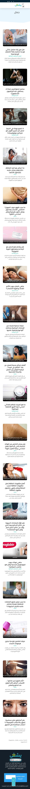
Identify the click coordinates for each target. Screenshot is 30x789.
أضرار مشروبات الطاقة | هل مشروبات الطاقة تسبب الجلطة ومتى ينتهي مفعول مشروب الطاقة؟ (15, 487)
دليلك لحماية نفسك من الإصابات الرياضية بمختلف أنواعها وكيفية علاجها (15, 328)
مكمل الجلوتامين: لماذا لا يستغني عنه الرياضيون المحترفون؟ (15, 91)
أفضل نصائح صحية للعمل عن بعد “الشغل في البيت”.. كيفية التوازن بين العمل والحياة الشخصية (15, 368)
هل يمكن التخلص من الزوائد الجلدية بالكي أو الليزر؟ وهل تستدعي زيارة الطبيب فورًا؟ (15, 446)
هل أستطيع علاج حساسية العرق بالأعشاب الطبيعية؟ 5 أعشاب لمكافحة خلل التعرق (15, 722)
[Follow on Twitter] (11, 1)
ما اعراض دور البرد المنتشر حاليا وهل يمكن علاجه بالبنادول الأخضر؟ (15, 170)
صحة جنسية (15, 290)
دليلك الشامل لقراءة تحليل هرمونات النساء (15, 642)
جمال (15, 216)
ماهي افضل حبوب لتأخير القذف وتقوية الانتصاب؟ (15, 287)
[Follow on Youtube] (8, 1)
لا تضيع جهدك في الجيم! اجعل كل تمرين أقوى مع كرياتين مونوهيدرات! (15, 130)
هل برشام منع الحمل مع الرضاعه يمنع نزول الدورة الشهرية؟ (15, 249)
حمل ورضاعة (15, 253)
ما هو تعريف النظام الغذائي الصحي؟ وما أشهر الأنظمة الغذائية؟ (15, 407)
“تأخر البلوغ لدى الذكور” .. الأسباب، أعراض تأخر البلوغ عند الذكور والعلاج (15, 683)
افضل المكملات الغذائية (15, 56)
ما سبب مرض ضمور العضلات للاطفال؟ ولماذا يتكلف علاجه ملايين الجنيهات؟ (15, 604)
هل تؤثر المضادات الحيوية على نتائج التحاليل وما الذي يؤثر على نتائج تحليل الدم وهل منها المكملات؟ (15, 526)
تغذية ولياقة (15, 95)
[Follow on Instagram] (9, 1)
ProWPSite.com (23, 786)
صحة (15, 174)
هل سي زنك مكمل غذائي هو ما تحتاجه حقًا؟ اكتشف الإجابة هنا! (15, 52)
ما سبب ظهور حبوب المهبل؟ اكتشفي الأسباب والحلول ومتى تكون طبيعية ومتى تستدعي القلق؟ (15, 211)
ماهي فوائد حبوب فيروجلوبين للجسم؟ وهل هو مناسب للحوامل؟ (15, 564)
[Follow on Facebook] (13, 1)
